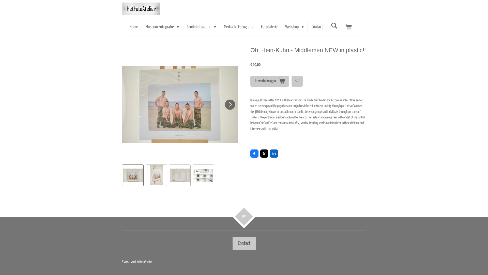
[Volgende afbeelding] (230, 105)
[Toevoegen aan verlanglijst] (297, 81)
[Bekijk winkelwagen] (348, 27)
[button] (133, 175)
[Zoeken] (334, 26)
